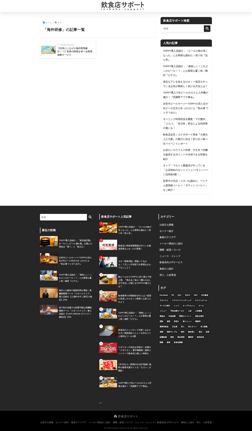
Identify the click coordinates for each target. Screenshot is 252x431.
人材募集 (198, 311)
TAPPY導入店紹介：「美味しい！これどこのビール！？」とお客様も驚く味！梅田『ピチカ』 (185, 71)
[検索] (207, 28)
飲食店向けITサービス (171, 262)
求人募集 (204, 327)
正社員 (174, 327)
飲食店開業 (178, 342)
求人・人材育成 (168, 275)
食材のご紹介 (167, 268)
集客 (168, 342)
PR (173, 295)
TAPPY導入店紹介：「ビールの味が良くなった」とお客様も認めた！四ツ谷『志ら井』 (185, 55)
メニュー (163, 311)
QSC (179, 295)
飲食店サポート (127, 416)
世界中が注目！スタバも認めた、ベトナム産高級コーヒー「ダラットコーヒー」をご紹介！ (185, 185)
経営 (207, 332)
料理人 (176, 321)
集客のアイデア (168, 237)
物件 (182, 332)
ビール (201, 306)
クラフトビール (201, 300)
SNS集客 (204, 295)
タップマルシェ (189, 306)
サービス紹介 (165, 306)
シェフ (176, 306)
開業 (161, 342)
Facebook (164, 295)
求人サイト (192, 327)
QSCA (187, 295)
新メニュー (187, 321)
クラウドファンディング (181, 300)
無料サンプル (172, 332)
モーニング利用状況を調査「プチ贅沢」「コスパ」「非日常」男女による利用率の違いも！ (185, 123)
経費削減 (163, 337)
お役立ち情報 (167, 225)
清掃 (161, 332)
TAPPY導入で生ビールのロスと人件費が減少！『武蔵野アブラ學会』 (185, 95)
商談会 (162, 316)
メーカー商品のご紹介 (171, 243)
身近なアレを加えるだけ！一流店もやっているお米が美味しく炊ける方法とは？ (185, 84)
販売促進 (200, 337)
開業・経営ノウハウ (170, 250)
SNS (195, 295)
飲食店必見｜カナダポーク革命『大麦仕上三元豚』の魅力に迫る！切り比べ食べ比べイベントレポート (185, 139)
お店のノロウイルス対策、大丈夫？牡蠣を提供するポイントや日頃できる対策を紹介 (185, 154)
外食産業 (172, 316)
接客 (168, 321)
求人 (182, 327)
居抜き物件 (199, 316)
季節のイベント (185, 316)
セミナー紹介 (167, 231)
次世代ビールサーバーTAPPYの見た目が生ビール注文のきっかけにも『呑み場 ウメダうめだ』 (185, 108)
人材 (189, 311)
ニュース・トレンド (170, 256)
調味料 (190, 337)
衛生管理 (180, 337)
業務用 (198, 321)
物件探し (191, 332)
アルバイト (164, 300)
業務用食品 (164, 327)
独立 (200, 332)
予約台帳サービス (177, 311)
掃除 (161, 321)
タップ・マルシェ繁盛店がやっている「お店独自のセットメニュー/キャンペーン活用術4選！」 (185, 170)
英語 (172, 337)
